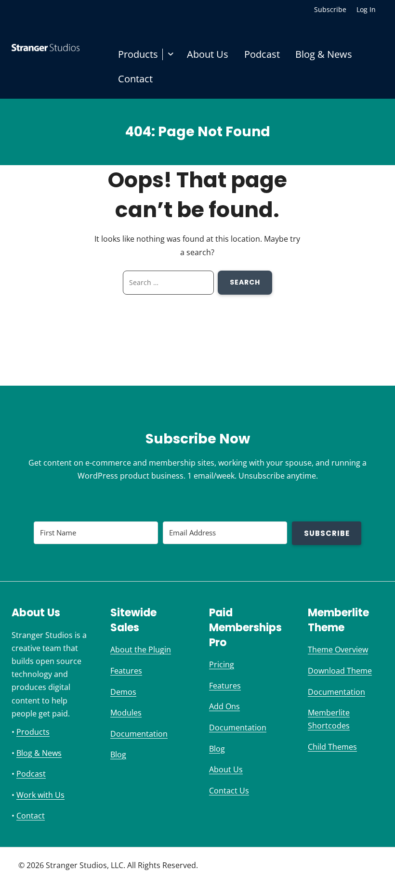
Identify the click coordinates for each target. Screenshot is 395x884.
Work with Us (40, 795)
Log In (366, 9)
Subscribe (330, 9)
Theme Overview (338, 649)
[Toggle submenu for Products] (170, 54)
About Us (207, 54)
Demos (123, 692)
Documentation (139, 733)
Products (138, 54)
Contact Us (229, 790)
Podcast (262, 54)
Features (126, 670)
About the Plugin (140, 649)
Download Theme (340, 670)
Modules (126, 712)
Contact (135, 78)
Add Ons (224, 706)
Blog (118, 754)
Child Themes (332, 746)
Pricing (221, 664)
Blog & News (323, 54)
